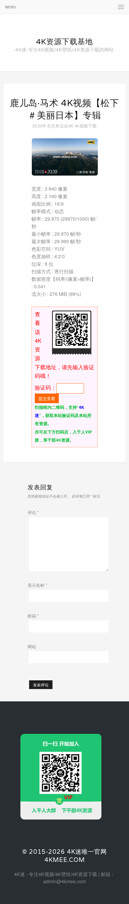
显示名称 (37, 585)
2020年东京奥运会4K (53, 126)
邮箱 (33, 616)
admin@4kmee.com (64, 881)
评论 (33, 512)
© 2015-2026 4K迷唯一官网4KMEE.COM (64, 856)
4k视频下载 (86, 126)
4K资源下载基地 (64, 41)
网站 (32, 646)
